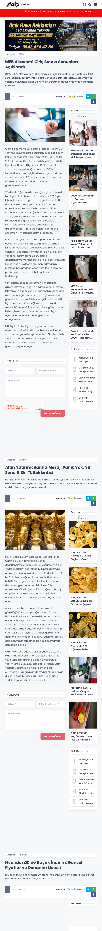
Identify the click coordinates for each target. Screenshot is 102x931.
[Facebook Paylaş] (93, 101)
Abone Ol (60, 96)
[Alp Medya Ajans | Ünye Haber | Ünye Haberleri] (18, 4)
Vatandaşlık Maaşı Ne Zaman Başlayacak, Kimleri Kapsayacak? (59, 11)
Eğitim (21, 54)
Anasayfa (11, 54)
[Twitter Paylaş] (88, 96)
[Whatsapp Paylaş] (93, 96)
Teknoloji (23, 854)
